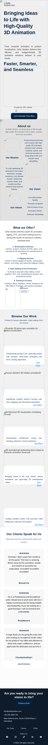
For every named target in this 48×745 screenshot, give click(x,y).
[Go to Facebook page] (7, 737)
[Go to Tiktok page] (24, 737)
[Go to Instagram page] (15, 737)
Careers (23, 728)
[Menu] (42, 4)
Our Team (10, 728)
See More (39, 525)
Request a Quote (24, 703)
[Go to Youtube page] (41, 737)
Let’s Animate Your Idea (24, 116)
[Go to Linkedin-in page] (32, 737)
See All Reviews (24, 664)
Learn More (24, 291)
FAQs (36, 728)
